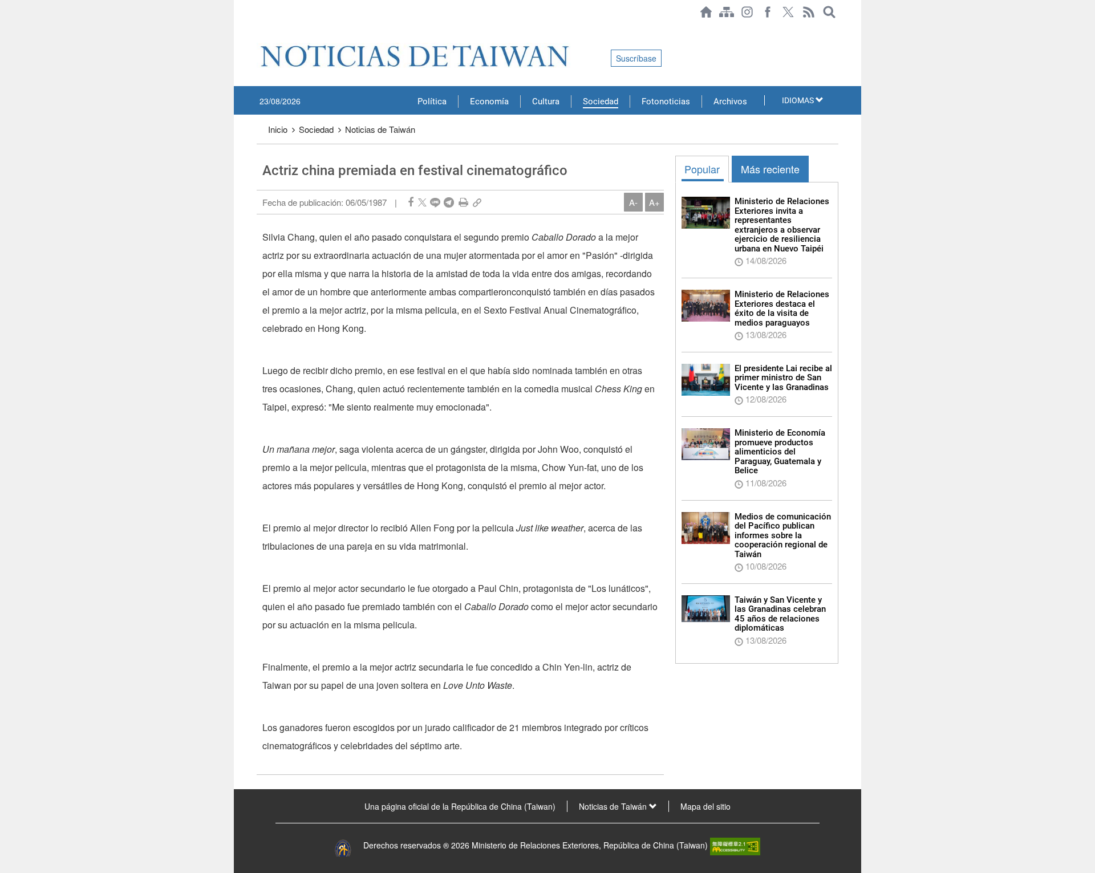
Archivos (730, 101)
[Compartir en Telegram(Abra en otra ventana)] (449, 202)
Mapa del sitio (705, 806)
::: (260, 29)
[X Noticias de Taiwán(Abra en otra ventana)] (788, 12)
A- (633, 202)
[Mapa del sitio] (726, 12)
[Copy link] (477, 202)
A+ (654, 202)
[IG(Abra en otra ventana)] (747, 12)
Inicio (277, 129)
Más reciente (770, 168)
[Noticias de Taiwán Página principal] (706, 12)
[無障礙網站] (735, 845)
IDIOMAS (799, 100)
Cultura (545, 101)
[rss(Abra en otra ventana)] (809, 12)
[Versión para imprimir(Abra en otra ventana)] (463, 202)
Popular (702, 168)
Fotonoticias (666, 101)
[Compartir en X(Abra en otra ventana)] (422, 202)
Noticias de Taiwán (380, 129)
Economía (489, 101)
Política (432, 101)
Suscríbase (636, 58)
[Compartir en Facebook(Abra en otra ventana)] (410, 202)
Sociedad (600, 101)
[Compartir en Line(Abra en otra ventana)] (435, 202)
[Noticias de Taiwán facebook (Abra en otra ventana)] (768, 12)
